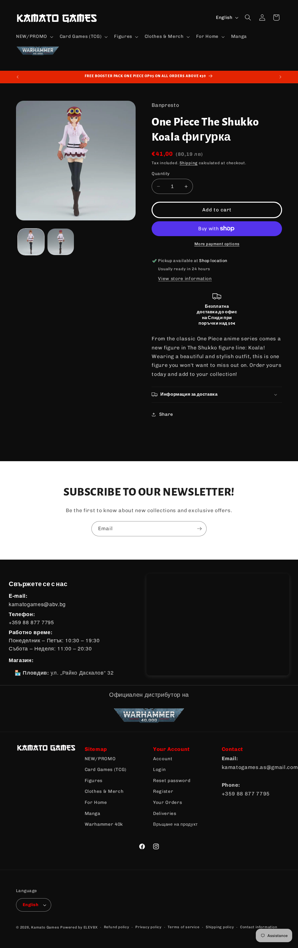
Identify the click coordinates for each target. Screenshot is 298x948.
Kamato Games (45, 927)
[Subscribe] (199, 528)
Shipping (189, 163)
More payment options (217, 244)
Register (163, 791)
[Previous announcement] (17, 77)
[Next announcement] (280, 77)
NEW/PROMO (100, 758)
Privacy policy (148, 927)
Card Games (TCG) (106, 769)
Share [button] (166, 414)
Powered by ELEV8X (78, 927)
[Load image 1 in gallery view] (31, 242)
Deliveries (164, 813)
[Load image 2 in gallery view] (60, 242)
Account (163, 758)
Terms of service (183, 927)
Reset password (171, 780)
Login (159, 769)
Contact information (258, 927)
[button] (34, 36)
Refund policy (116, 927)
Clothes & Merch (104, 791)
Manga (92, 813)
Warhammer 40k (104, 824)
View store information (185, 278)
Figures (94, 780)
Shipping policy (220, 927)
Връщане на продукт (175, 824)
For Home (96, 802)
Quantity (161, 173)
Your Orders (167, 802)
